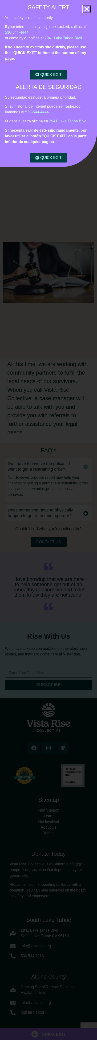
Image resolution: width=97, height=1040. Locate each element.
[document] (48, 520)
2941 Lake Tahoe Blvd (63, 38)
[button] (86, 9)
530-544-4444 (16, 32)
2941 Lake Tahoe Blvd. (68, 121)
